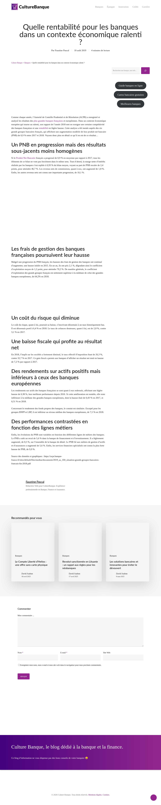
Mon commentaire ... (26, 615)
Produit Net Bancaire (25, 158)
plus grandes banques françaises (48, 121)
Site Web (106, 653)
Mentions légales (95, 795)
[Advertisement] (131, 131)
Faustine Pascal (62, 50)
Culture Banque (16, 63)
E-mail (63, 653)
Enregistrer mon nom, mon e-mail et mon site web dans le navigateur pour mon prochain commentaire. (60, 665)
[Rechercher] (145, 70)
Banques (27, 63)
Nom (20, 653)
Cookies (106, 795)
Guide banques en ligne (131, 85)
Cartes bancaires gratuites (130, 94)
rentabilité (43, 128)
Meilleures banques (131, 103)
